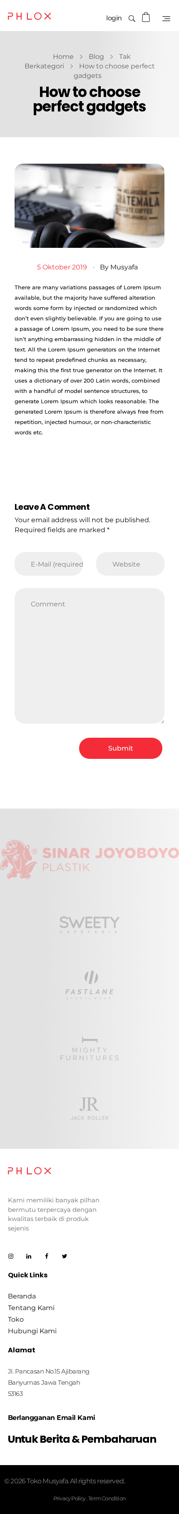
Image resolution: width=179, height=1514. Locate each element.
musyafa (124, 267)
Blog (96, 57)
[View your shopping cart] (147, 17)
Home (63, 57)
